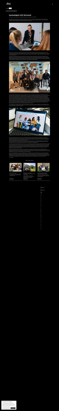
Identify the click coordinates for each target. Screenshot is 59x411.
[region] (8, 405)
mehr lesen (11, 178)
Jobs (41, 192)
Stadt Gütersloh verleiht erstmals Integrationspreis (42, 173)
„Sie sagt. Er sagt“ (12, 172)
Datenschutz (43, 190)
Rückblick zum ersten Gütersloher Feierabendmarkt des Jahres (29, 173)
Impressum (42, 187)
